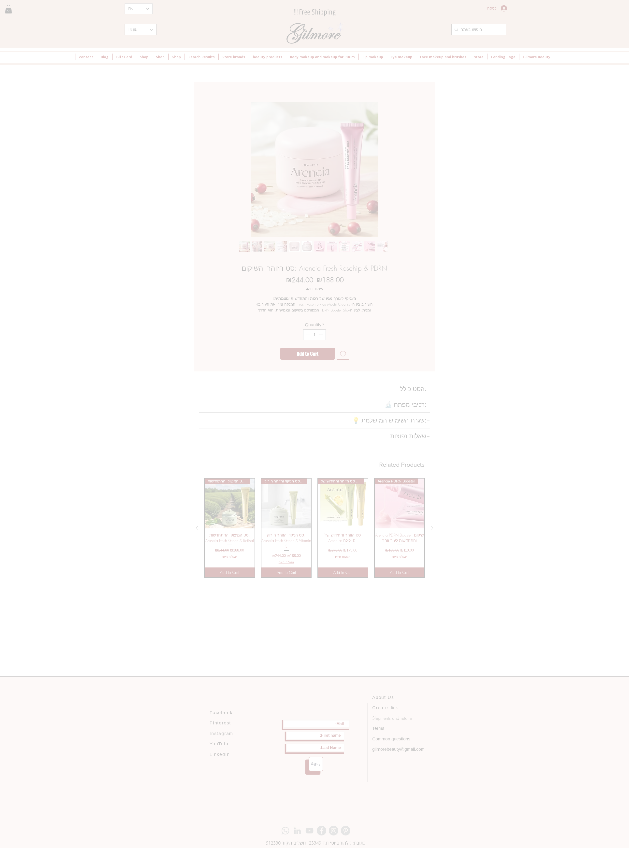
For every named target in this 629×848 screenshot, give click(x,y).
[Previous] (147, 402)
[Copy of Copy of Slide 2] (315, 489)
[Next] (482, 402)
